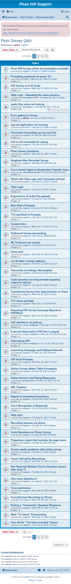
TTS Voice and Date (22, 301)
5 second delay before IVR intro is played (35, 331)
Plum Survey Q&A (16, 41)
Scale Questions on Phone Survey (31, 432)
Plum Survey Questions (25, 151)
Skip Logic (17, 187)
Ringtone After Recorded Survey (29, 160)
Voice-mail (17, 251)
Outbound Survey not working (28, 233)
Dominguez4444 (30, 97)
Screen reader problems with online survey (36, 449)
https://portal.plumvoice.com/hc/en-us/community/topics (31, 33)
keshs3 (26, 127)
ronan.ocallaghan (30, 325)
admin (17, 45)
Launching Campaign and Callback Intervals (37, 350)
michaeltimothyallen (32, 172)
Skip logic (17, 415)
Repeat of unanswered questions (30, 396)
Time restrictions (21, 488)
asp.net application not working (29, 124)
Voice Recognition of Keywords (29, 405)
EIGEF (26, 79)
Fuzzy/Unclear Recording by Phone (31, 497)
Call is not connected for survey (29, 142)
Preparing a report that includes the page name (38, 440)
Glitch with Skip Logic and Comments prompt (38, 179)
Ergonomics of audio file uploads (30, 196)
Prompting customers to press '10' (31, 76)
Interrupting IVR (20, 340)
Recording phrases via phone (28, 423)
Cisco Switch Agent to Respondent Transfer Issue (40, 169)
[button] (47, 56)
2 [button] (38, 56)
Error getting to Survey (24, 115)
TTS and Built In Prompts (26, 214)
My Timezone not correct (25, 242)
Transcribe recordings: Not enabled (31, 270)
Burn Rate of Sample (23, 205)
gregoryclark (28, 380)
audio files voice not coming (27, 104)
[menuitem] (10, 11)
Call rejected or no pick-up (26, 322)
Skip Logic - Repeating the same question (35, 95)
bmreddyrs (28, 107)
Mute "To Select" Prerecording (28, 514)
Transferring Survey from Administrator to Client (39, 291)
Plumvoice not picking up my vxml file (33, 132)
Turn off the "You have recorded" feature (34, 522)
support (24, 45)
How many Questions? (24, 478)
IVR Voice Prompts (22, 359)
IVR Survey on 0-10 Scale (25, 85)
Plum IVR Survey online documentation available (40, 68)
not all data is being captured (28, 261)
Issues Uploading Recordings (28, 458)
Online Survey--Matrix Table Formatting (34, 368)
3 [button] (42, 56)
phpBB (26, 577)
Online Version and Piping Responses (33, 378)
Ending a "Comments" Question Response (36, 505)
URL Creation (18, 387)
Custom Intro (18, 224)
